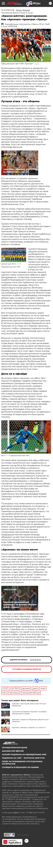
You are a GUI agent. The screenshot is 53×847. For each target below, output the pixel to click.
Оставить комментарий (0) (26, 669)
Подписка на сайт (12, 758)
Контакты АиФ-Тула (34, 758)
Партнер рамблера (23, 835)
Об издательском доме (14, 747)
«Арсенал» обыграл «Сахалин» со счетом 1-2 (29, 727)
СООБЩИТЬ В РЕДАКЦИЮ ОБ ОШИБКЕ (20, 767)
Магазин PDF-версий (13, 751)
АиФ (37, 64)
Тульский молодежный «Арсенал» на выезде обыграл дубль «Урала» (29, 713)
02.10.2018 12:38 (7, 10)
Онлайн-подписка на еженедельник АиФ (24, 754)
